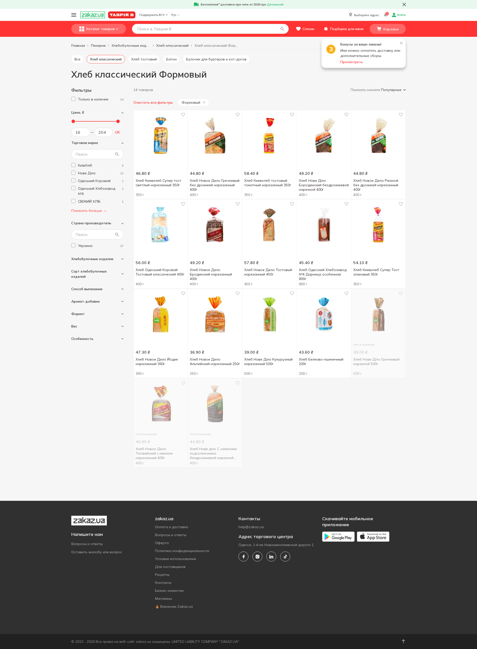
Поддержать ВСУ (152, 15)
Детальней (275, 4)
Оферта (162, 543)
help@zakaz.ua (251, 527)
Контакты (163, 582)
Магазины (163, 598)
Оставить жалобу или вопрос (96, 552)
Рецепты (162, 574)
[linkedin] (271, 556)
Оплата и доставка (171, 527)
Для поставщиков (170, 566)
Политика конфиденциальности (182, 551)
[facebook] (243, 556)
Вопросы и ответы (87, 544)
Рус (173, 15)
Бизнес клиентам (169, 590)
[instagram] (257, 556)
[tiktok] (285, 556)
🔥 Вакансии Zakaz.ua (174, 606)
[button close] (404, 4)
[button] (363, 15)
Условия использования (175, 558)
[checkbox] (73, 99)
